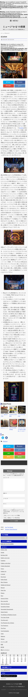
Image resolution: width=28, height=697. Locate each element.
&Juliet (21, 128)
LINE (8, 453)
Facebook (20, 82)
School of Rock (4, 598)
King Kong (3, 576)
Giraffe (17, 692)
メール (5, 498)
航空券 (2, 647)
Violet (2, 633)
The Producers (4, 625)
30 (10, 662)
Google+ (9, 85)
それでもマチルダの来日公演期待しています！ (22, 429)
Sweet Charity (4, 612)
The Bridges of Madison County (8, 614)
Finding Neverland (5, 566)
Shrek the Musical (5, 604)
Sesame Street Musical (11, 529)
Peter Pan (3, 590)
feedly (20, 456)
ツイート (3, 678)
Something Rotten (5, 606)
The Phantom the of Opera (7, 622)
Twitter (9, 82)
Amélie (2, 552)
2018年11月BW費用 (13, 415)
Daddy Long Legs (5, 558)
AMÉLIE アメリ (4, 428)
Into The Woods (9, 527)
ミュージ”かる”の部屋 (14, 27)
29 (6, 662)
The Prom (3, 628)
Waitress (3, 636)
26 (21, 661)
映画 (2, 644)
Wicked (2, 639)
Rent (2, 595)
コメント (6, 477)
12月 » (6, 664)
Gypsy (2, 568)
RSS (9, 456)
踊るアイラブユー (5, 650)
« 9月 (2, 664)
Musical (5, 441)
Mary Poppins (4, 582)
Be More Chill (4, 555)
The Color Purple (5, 617)
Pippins (2, 593)
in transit (3, 574)
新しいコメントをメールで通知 (12, 515)
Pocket (20, 453)
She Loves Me (4, 601)
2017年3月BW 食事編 (12, 428)
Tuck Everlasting (5, 631)
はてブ (20, 85)
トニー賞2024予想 (5, 670)
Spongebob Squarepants (7, 609)
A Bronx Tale (4, 549)
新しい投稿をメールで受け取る (12, 517)
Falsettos (3, 560)
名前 (5, 493)
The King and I (4, 620)
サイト (4, 503)
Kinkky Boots (4, 579)
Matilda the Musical (5, 585)
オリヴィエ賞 (4, 641)
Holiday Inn (3, 571)
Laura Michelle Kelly (21, 415)
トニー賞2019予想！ (4, 415)
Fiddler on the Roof (5, 563)
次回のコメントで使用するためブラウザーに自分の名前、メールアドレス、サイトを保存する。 (13, 511)
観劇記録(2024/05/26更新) (7, 544)
